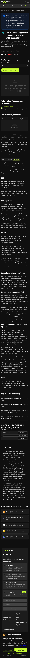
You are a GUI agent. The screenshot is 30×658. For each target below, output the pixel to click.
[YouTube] (7, 554)
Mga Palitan (19, 625)
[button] (14, 399)
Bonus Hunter (19, 5)
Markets (27, 5)
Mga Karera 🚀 (6, 620)
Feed (2, 5)
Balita (17, 617)
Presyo (3, 10)
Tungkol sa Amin (7, 617)
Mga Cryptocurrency (21, 622)
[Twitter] (4, 554)
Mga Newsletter (10, 5)
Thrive (7, 10)
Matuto (18, 620)
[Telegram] (10, 554)
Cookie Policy (22, 645)
